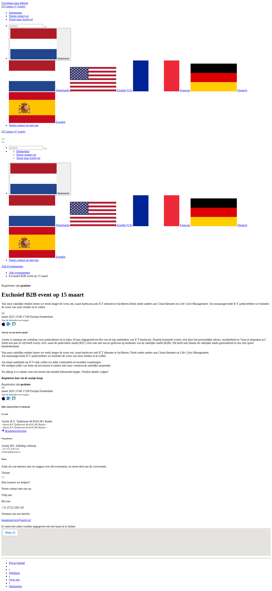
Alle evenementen (19, 272)
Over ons (14, 579)
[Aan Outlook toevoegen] (8, 325)
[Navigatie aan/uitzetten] (2, 138)
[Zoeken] (45, 26)
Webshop (14, 573)
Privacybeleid (17, 563)
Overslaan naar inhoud (14, 3)
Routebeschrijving (15, 431)
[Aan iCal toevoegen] (3, 325)
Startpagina (15, 586)
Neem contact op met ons (23, 125)
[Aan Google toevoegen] (13, 325)
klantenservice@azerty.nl (16, 520)
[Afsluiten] (2, 142)
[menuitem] (15, 12)
